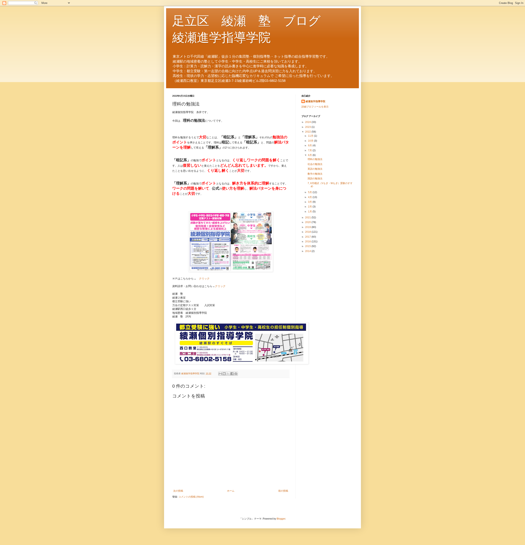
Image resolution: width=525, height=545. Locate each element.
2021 (308, 217)
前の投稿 (283, 490)
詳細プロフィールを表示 (315, 106)
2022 (308, 131)
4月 (310, 197)
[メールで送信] (220, 374)
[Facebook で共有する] (232, 374)
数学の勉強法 (315, 173)
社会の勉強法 (315, 164)
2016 (308, 241)
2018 (308, 231)
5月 (310, 192)
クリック (204, 278)
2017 (308, 236)
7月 (310, 150)
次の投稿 (178, 490)
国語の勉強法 (315, 178)
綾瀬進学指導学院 (315, 101)
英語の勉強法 (315, 168)
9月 (310, 145)
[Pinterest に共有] (236, 374)
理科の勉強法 (315, 159)
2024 (308, 122)
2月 (310, 206)
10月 (311, 140)
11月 (311, 135)
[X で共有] (228, 374)
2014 (308, 251)
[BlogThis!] (224, 374)
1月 (310, 211)
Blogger (281, 518)
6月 (310, 155)
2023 (308, 127)
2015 (308, 246)
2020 (308, 222)
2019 (308, 227)
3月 (310, 201)
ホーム (230, 490)
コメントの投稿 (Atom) (191, 496)
